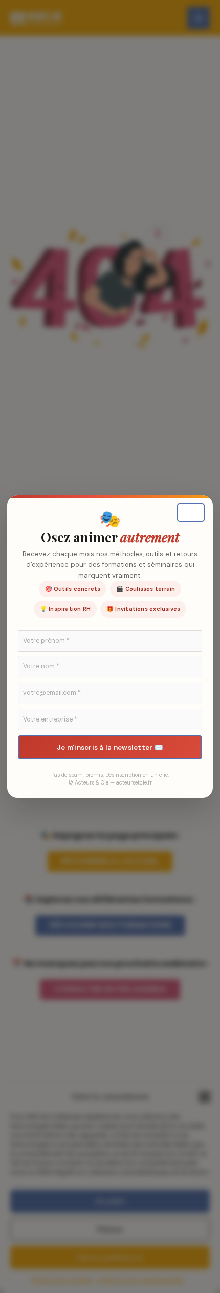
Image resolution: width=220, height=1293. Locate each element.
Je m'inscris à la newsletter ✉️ (110, 747)
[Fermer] (191, 512)
